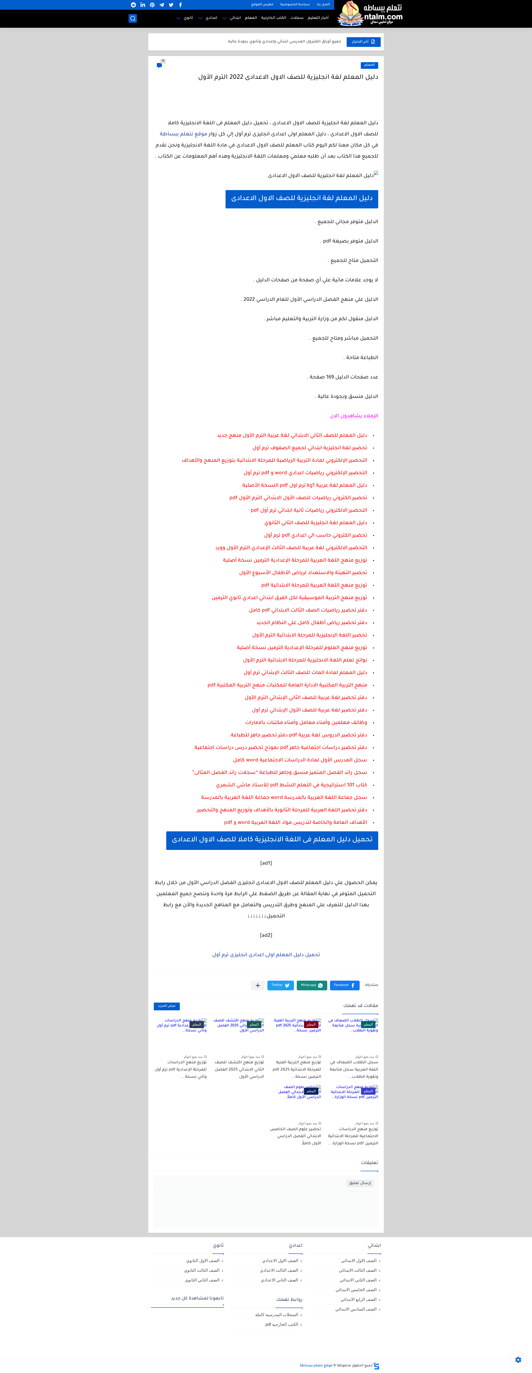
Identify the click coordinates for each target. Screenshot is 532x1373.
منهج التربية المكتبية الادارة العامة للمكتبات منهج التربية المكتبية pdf (287, 685)
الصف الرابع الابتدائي (359, 1299)
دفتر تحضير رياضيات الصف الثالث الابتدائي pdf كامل (308, 611)
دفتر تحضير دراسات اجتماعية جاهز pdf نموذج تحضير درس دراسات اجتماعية (281, 748)
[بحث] (133, 18)
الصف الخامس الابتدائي (356, 1289)
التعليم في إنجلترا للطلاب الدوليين (311, 42)
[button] (345, 985)
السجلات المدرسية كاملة (276, 1314)
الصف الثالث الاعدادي (279, 1270)
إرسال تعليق (360, 1183)
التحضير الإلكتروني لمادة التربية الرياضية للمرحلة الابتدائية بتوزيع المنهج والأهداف (274, 461)
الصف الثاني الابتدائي (358, 1280)
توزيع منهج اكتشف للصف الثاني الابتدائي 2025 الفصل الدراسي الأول (239, 1070)
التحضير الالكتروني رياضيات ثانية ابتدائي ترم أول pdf (309, 511)
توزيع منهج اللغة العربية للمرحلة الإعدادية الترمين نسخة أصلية (295, 561)
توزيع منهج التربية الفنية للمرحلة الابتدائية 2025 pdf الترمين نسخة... (297, 1070)
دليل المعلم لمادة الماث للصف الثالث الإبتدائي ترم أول (305, 673)
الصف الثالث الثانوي (201, 1270)
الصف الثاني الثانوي (202, 1280)
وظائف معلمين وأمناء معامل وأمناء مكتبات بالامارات (306, 723)
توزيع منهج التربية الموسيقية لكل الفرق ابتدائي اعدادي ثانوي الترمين (289, 598)
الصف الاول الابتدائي (359, 1260)
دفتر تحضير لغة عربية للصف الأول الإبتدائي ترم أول (309, 710)
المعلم (251, 18)
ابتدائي (235, 18)
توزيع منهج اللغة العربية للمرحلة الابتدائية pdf (314, 586)
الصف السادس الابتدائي (356, 1309)
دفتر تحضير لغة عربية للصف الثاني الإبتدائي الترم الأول (306, 698)
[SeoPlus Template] (376, 1366)
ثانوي (188, 18)
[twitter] (171, 5)
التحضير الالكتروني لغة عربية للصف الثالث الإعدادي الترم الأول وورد (291, 548)
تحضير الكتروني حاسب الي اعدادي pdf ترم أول (315, 536)
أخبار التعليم (318, 18)
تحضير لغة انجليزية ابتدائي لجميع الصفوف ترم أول (309, 448)
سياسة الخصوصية (295, 5)
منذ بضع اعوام (364, 1057)
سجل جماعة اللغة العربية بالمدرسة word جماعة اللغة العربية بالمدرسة (284, 798)
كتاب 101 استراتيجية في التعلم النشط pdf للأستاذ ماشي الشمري (291, 785)
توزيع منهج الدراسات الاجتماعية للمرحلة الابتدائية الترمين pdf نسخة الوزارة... (353, 1136)
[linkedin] (142, 5)
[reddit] (133, 5)
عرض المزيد (167, 1006)
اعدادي (211, 18)
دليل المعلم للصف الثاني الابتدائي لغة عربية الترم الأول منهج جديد (292, 436)
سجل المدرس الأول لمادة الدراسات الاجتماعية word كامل (300, 760)
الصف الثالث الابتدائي (358, 1270)
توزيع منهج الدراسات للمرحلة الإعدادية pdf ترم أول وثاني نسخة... (181, 1070)
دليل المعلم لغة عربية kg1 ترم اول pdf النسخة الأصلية (304, 486)
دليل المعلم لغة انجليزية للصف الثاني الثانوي (315, 523)
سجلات (297, 18)
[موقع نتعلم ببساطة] (368, 13)
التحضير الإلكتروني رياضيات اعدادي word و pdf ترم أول (305, 473)
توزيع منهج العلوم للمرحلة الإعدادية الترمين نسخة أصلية (302, 648)
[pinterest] (152, 5)
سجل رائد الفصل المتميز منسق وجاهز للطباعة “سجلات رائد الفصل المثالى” (279, 773)
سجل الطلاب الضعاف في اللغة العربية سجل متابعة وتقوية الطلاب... (354, 1070)
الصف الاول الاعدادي (280, 1260)
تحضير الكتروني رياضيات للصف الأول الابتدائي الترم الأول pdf (298, 498)
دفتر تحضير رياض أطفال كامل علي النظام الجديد (311, 623)
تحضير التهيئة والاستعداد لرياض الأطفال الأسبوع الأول (303, 573)
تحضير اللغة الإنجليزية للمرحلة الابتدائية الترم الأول (309, 635)
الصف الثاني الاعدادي (279, 1280)
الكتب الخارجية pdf (281, 1324)
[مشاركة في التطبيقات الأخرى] (258, 985)
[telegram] (161, 5)
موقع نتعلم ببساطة (183, 134)
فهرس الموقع (262, 5)
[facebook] (180, 5)
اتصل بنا (323, 5)
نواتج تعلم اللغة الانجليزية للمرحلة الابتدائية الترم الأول (305, 660)
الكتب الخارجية (273, 18)
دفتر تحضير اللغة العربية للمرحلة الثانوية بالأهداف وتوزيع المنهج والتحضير (282, 810)
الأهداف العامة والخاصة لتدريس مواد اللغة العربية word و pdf (295, 823)
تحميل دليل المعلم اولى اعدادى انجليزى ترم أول (266, 955)
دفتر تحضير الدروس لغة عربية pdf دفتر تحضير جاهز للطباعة (299, 735)
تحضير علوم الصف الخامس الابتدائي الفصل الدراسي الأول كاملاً (295, 1136)
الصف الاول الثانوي (202, 1260)
